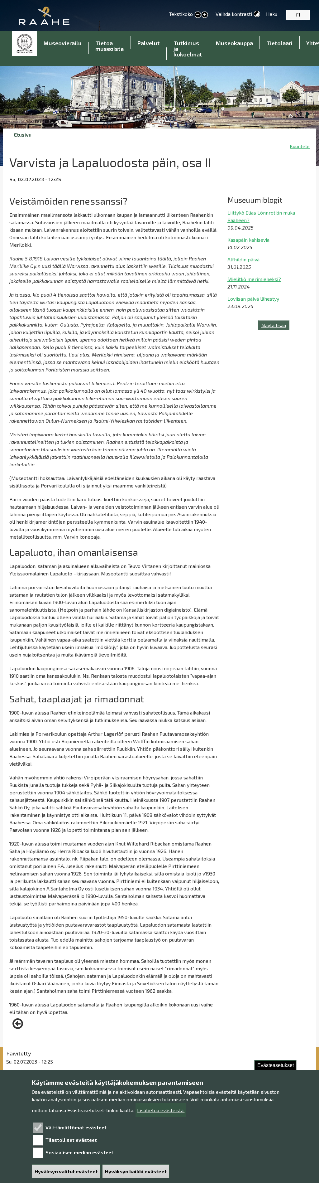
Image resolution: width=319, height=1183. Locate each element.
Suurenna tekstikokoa (204, 14)
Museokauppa (234, 43)
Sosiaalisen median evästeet (79, 1152)
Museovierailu (63, 43)
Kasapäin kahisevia (248, 240)
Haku (271, 14)
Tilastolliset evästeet (71, 1140)
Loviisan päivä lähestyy (253, 299)
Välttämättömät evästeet (76, 1127)
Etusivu (24, 43)
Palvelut (148, 43)
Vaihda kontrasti (234, 14)
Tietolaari (279, 43)
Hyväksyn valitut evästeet (66, 1171)
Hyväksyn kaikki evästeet (136, 1171)
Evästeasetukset (275, 1065)
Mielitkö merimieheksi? (254, 279)
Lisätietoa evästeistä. (160, 1110)
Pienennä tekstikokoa (197, 14)
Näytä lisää (273, 325)
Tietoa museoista (109, 46)
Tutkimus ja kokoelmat (188, 49)
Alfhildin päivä (243, 259)
